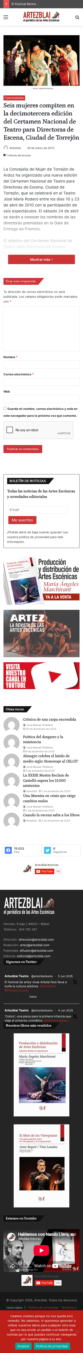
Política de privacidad (43, 1307)
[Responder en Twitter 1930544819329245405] (7, 997)
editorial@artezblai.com (33, 956)
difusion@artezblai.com (36, 950)
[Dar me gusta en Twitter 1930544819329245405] (24, 997)
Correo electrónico (18, 374)
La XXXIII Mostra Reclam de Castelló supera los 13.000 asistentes (46, 780)
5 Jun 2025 (65, 976)
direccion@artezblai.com (36, 939)
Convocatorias (14, 98)
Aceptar (23, 1346)
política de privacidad (34, 537)
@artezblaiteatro (42, 976)
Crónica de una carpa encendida (49, 719)
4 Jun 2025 (65, 1010)
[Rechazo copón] (77, 1331)
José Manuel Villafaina (39, 725)
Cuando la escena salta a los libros (51, 815)
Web (6, 391)
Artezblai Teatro (17, 976)
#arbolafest (48, 986)
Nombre (10, 357)
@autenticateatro (56, 1020)
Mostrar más (40, 259)
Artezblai (15, 148)
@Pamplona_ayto (17, 990)
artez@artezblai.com (34, 945)
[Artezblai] (41, 17)
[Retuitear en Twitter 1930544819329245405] (15, 997)
